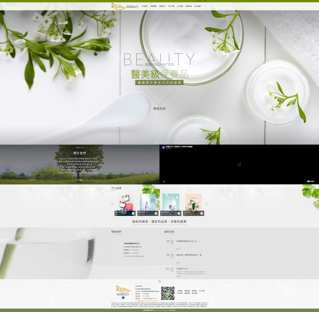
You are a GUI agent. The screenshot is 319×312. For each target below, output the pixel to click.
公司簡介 (145, 6)
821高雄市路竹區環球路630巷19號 (150, 291)
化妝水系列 (187, 212)
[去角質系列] (171, 205)
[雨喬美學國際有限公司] (123, 290)
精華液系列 (118, 212)
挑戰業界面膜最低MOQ (185, 241)
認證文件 (162, 6)
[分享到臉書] (123, 297)
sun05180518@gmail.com (136, 256)
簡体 (205, 1)
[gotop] (159, 281)
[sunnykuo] (168, 293)
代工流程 (180, 6)
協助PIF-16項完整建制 (184, 255)
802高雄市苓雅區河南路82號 (142, 289)
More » (178, 249)
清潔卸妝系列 (142, 212)
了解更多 (79, 180)
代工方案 (171, 6)
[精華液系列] (125, 205)
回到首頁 (198, 1)
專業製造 (154, 6)
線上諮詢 (198, 6)
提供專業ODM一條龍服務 (185, 268)
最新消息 (189, 6)
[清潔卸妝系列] (148, 205)
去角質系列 (164, 212)
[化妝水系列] (193, 205)
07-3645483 (134, 250)
